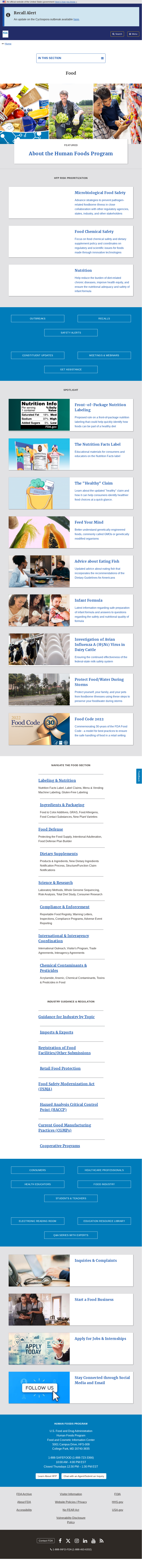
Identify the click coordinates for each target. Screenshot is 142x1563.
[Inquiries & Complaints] (71, 1252)
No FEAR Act (71, 1509)
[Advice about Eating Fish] (71, 553)
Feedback (139, 776)
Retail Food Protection (60, 1068)
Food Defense (50, 829)
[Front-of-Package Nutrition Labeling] (71, 396)
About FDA (24, 1502)
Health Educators (38, 1184)
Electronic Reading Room (37, 1221)
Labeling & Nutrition (57, 780)
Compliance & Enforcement (65, 907)
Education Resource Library (104, 1221)
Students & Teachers (71, 1198)
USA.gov (117, 1509)
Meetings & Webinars (104, 355)
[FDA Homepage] (5, 33)
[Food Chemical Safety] (71, 223)
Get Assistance (71, 369)
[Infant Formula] (71, 592)
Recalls (104, 318)
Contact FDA (46, 1540)
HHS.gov (117, 1502)
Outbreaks (37, 318)
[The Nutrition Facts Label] (71, 436)
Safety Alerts (71, 332)
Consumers (37, 1170)
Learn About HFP (47, 1476)
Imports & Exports (56, 1032)
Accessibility (24, 1509)
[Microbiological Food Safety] (71, 184)
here (76, 19)
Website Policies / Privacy (71, 1502)
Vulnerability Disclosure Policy (70, 1520)
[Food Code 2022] (71, 711)
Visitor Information (71, 1494)
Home (8, 43)
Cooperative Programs (60, 1146)
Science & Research (55, 882)
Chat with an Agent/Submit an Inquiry (84, 1476)
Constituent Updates (37, 355)
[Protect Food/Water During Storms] (71, 671)
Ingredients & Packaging (62, 805)
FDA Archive (24, 1494)
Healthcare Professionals (104, 1170)
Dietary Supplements (59, 854)
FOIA (117, 1494)
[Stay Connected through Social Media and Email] (71, 1369)
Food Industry (104, 1184)
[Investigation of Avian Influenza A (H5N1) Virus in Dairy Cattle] (71, 631)
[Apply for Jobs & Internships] (71, 1330)
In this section (49, 58)
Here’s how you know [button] (65, 2)
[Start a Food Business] (71, 1291)
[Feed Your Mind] (71, 514)
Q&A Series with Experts (70, 1235)
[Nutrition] (71, 262)
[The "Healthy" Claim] (71, 475)
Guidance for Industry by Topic (66, 1017)
